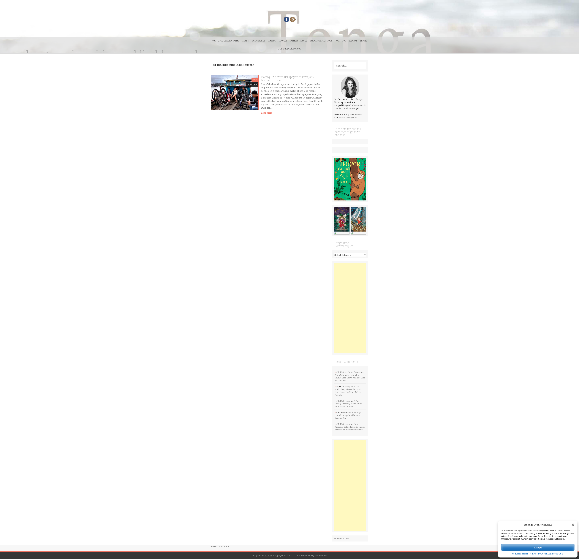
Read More (266, 112)
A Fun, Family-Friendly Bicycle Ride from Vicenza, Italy (348, 404)
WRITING (340, 40)
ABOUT (353, 40)
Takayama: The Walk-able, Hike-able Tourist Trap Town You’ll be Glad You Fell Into (350, 376)
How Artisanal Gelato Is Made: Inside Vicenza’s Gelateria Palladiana (350, 427)
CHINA (271, 40)
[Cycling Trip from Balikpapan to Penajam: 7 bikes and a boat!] (234, 92)
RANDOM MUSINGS (321, 40)
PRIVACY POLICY (220, 546)
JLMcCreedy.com (348, 117)
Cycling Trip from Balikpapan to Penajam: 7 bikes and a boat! (288, 78)
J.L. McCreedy (252, 84)
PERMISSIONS (341, 538)
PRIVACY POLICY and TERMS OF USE (546, 554)
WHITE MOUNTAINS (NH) (225, 40)
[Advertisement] (350, 308)
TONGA (282, 40)
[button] (572, 524)
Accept (538, 547)
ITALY (245, 40)
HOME (363, 40)
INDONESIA (258, 40)
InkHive (268, 555)
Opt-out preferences (519, 554)
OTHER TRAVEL (298, 40)
